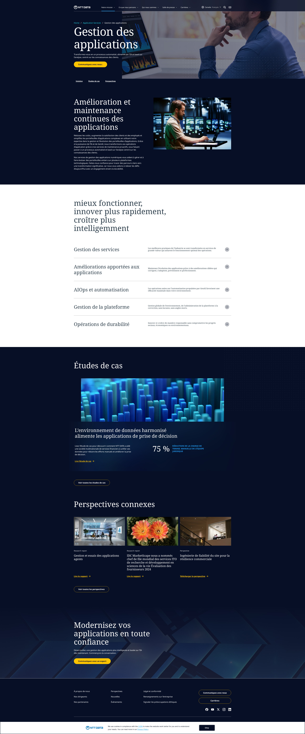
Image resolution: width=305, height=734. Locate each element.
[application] (152, 728)
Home (76, 23)
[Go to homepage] (82, 7)
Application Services (92, 23)
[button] (108, 7)
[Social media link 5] (229, 709)
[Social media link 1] (206, 709)
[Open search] (225, 7)
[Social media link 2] (212, 709)
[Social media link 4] (224, 709)
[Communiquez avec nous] (230, 7)
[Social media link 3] (218, 709)
